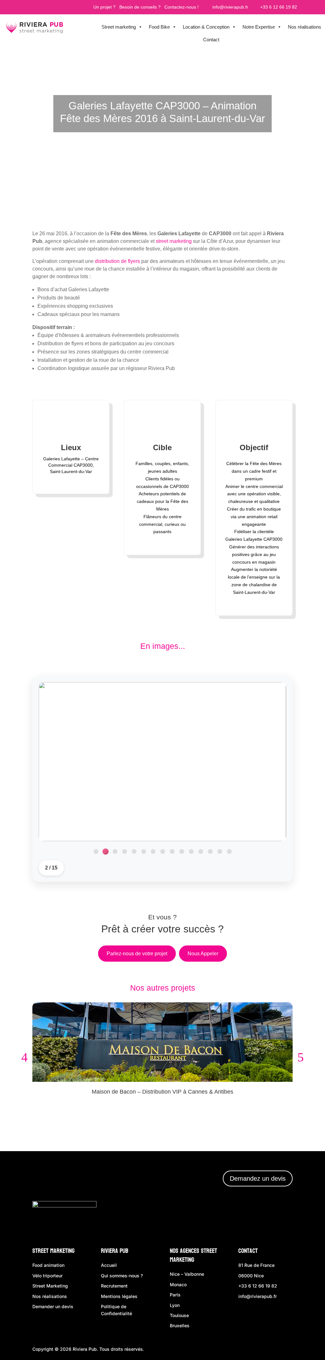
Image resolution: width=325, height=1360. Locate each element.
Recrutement (114, 1285)
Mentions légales (119, 1296)
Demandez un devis (258, 1178)
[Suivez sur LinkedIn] (264, 1218)
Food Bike (159, 27)
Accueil (109, 1265)
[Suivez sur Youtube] (283, 1218)
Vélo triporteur (47, 1275)
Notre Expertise (258, 27)
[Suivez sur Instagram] (245, 1218)
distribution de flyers (117, 261)
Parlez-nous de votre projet (137, 953)
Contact (211, 39)
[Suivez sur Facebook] (227, 1218)
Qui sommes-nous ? (122, 1275)
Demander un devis (52, 1306)
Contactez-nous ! (181, 7)
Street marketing (119, 27)
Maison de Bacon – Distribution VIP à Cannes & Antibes (162, 1092)
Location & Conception (206, 27)
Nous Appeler (203, 953)
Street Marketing (53, 1251)
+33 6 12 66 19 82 (278, 7)
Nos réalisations (304, 27)
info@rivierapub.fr (229, 7)
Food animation (48, 1265)
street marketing (174, 241)
